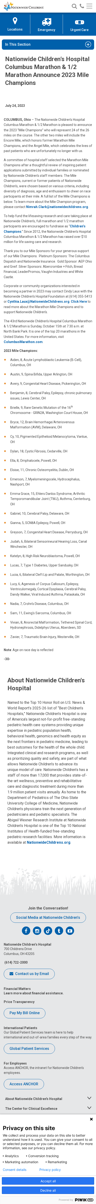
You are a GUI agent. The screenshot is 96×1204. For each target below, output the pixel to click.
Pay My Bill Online (25, 1013)
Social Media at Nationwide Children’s (48, 917)
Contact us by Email (31, 974)
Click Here (79, 301)
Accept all (48, 1181)
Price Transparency (19, 1002)
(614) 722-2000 (15, 962)
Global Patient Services (29, 1048)
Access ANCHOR (24, 1084)
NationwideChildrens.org (48, 842)
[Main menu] (89, 6)
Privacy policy (50, 1170)
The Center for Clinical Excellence (31, 1108)
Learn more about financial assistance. (34, 993)
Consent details (14, 1170)
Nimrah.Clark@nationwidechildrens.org (57, 207)
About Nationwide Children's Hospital (33, 1099)
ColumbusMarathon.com (23, 342)
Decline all (48, 1190)
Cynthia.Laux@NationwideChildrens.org (38, 301)
